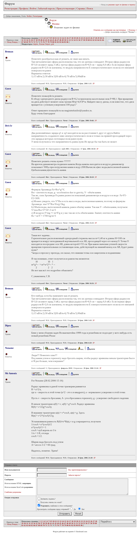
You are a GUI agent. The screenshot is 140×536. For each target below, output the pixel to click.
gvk (52, 44)
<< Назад (8, 42)
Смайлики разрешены (13, 492)
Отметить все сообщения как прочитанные (110, 30)
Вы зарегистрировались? (77, 470)
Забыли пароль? (74, 475)
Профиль (23, 8)
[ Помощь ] (132, 30)
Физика (55, 23)
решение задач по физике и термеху (121, 5)
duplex (35, 44)
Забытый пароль (46, 8)
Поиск (90, 8)
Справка (80, 8)
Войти (33, 8)
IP (94, 83)
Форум (52, 20)
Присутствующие (66, 8)
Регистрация (11, 8)
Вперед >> (16, 42)
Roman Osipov (44, 44)
